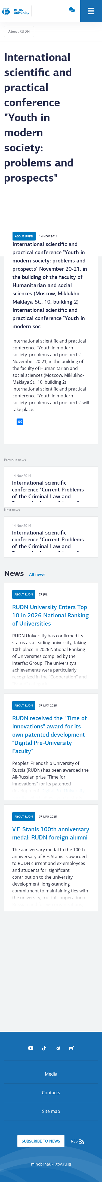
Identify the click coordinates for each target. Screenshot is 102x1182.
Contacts (51, 1092)
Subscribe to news (41, 1141)
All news (37, 575)
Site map (51, 1111)
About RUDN (19, 31)
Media (51, 1074)
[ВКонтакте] (20, 421)
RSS (75, 1141)
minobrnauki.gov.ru (49, 1164)
